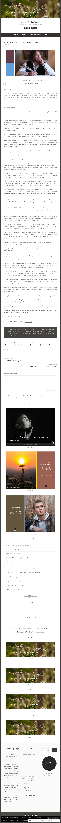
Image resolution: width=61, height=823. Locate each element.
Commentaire (49, 390)
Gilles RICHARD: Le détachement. (14, 589)
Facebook (20, 316)
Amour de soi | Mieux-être (30, 609)
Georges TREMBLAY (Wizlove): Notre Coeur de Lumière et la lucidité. (23, 581)
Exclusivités (35, 35)
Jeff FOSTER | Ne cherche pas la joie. (15, 562)
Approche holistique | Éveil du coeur (30, 613)
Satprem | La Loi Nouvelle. (12, 549)
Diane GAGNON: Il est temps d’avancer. (15, 360)
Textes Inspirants (25, 631)
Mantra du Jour (30, 534)
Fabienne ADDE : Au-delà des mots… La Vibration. (43, 365)
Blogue (46, 35)
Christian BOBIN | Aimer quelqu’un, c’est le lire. (17, 558)
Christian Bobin (18, 628)
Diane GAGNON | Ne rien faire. (13, 553)
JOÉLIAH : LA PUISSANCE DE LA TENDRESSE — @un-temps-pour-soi (23, 572)
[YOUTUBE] (36, 815)
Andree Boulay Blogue (30, 22)
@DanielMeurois (28, 322)
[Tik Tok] (32, 28)
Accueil (15, 35)
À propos (24, 35)
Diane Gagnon (33, 628)
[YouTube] (35, 28)
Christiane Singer (26, 628)
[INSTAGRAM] (29, 815)
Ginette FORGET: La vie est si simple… (15, 585)
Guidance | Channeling (10, 40)
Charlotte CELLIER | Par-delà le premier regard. (18, 545)
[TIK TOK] (32, 815)
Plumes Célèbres (30, 490)
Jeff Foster (47, 628)
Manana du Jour (30, 447)
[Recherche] (54, 750)
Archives (30, 595)
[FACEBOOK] (25, 815)
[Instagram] (29, 28)
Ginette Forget (40, 628)
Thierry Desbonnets (38, 632)
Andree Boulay (12, 628)
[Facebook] (25, 28)
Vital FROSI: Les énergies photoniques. (15, 577)
